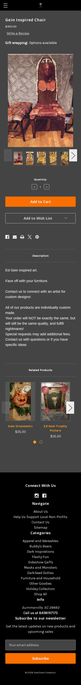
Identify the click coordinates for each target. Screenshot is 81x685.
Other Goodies (40, 583)
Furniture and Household (40, 578)
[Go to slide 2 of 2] (41, 442)
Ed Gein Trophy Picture (55, 428)
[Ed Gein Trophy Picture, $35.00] (55, 401)
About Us (40, 511)
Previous (8, 155)
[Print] (22, 236)
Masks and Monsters (40, 567)
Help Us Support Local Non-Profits (40, 517)
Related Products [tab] (40, 370)
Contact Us (40, 522)
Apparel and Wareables (40, 541)
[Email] (15, 236)
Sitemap (40, 527)
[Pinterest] (37, 236)
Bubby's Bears (40, 546)
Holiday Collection (40, 589)
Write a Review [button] (18, 33)
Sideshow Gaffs (40, 562)
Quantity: (40, 179)
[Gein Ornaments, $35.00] (20, 401)
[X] (30, 236)
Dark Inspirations (40, 551)
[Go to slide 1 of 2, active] (34, 442)
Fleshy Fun (40, 557)
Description (40, 255)
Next (73, 155)
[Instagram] (37, 496)
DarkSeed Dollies (40, 573)
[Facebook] (7, 236)
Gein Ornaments (20, 426)
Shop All (40, 594)
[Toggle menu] (5, 5)
